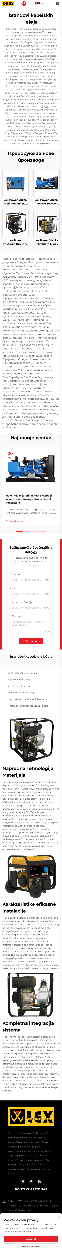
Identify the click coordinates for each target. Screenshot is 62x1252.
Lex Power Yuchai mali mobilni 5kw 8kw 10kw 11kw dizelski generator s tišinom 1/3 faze (15, 201)
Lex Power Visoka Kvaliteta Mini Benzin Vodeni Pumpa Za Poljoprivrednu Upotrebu (46, 242)
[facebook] (31, 1181)
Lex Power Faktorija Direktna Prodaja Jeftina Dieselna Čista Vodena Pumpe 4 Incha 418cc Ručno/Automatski (15, 242)
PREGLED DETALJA (15, 183)
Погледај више (14, 521)
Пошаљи (31, 641)
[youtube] (22, 1181)
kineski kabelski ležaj (19, 686)
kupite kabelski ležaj (19, 679)
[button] (19, 531)
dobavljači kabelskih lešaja (22, 672)
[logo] (8, 3)
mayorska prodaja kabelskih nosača (27, 699)
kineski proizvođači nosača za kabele (28, 705)
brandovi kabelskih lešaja (21, 692)
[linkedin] (39, 1181)
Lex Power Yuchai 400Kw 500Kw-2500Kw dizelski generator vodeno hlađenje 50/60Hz (47, 201)
